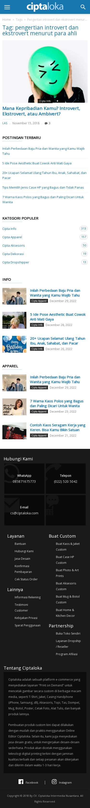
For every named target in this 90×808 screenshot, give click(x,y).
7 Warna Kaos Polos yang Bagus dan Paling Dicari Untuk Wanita (43, 199)
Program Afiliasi (67, 654)
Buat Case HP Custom (65, 560)
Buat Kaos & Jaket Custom (68, 547)
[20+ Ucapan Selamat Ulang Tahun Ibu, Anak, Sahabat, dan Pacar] (14, 344)
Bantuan (20, 544)
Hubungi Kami (24, 551)
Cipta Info (45, 101)
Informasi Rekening (28, 597)
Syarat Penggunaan (28, 625)
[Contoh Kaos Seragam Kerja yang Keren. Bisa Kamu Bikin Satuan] (14, 430)
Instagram (65, 782)
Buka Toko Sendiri (68, 633)
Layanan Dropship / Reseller (68, 644)
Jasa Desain (22, 559)
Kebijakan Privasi (26, 618)
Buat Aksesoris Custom (66, 586)
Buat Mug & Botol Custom (68, 599)
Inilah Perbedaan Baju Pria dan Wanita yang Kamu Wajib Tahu (43, 151)
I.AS (4, 123)
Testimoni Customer (21, 607)
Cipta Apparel (40, 237)
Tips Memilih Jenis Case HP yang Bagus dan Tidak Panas (43, 187)
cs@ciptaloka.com (24, 510)
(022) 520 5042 (65, 479)
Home (6, 20)
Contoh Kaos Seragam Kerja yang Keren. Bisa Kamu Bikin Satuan (57, 427)
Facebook (32, 782)
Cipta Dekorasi (40, 253)
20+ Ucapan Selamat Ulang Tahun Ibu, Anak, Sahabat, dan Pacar (44, 175)
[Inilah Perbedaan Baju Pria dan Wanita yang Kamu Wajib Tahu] (14, 296)
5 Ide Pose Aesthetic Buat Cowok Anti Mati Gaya (37, 163)
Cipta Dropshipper (40, 262)
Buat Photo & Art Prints (67, 573)
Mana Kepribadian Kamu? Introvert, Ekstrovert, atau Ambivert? (41, 111)
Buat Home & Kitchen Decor (65, 613)
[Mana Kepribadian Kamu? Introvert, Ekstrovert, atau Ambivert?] (45, 71)
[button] (83, 7)
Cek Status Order (26, 579)
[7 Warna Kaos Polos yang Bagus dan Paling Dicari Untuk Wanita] (14, 406)
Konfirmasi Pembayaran (23, 569)
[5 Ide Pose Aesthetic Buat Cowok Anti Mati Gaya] (14, 320)
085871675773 (24, 479)
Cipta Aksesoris (40, 245)
